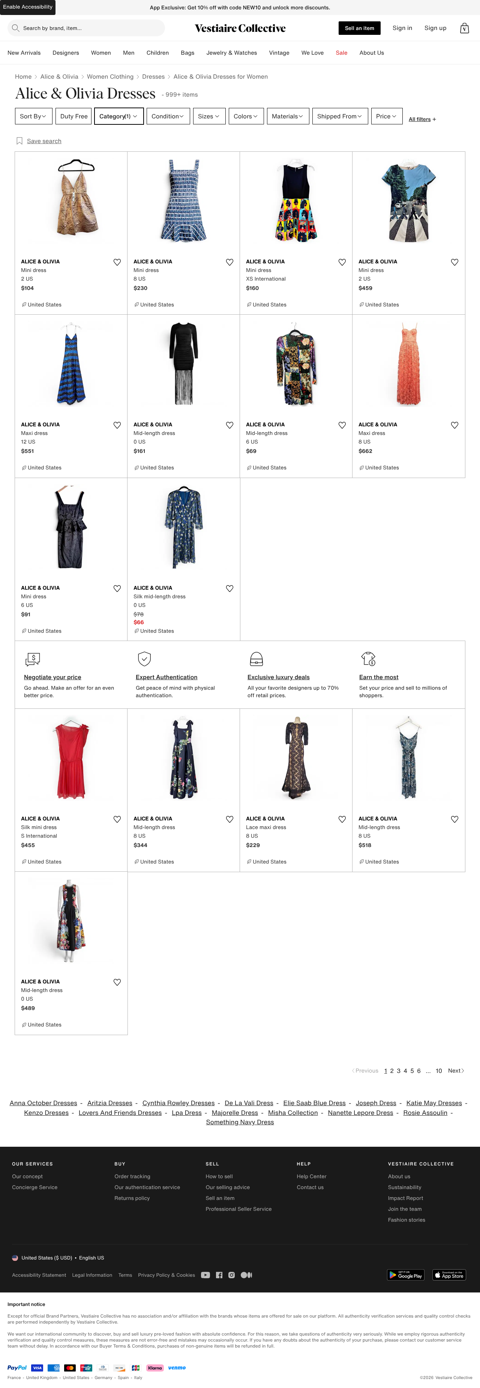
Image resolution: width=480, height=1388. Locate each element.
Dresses (153, 76)
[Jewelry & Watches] (263, 53)
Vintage (279, 53)
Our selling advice (228, 1187)
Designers (65, 53)
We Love (313, 53)
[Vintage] (295, 53)
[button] (464, 28)
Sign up (435, 28)
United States (76, 1378)
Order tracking (132, 1176)
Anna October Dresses (43, 1103)
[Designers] (85, 53)
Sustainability (405, 1187)
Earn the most (379, 676)
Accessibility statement (39, 1275)
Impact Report (405, 1198)
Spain (123, 1378)
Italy (138, 1378)
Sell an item (359, 28)
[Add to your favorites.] (117, 262)
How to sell (219, 1176)
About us (399, 1176)
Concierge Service (34, 1187)
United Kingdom (42, 1378)
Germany (103, 1378)
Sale (342, 53)
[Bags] (200, 53)
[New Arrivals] (47, 53)
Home (23, 76)
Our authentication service (147, 1187)
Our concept (27, 1176)
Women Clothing (110, 76)
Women (101, 53)
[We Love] (330, 53)
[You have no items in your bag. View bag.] (464, 28)
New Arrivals (24, 53)
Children (158, 53)
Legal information (92, 1275)
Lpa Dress (187, 1113)
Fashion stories (406, 1220)
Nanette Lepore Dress (360, 1113)
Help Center (312, 1176)
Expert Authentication (167, 676)
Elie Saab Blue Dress (315, 1103)
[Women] (117, 53)
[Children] (175, 53)
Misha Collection (293, 1113)
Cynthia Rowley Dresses (178, 1103)
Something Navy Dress (240, 1122)
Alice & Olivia (59, 76)
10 (439, 1070)
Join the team (405, 1209)
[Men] (141, 53)
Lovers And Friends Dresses (120, 1113)
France (14, 1378)
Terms (125, 1275)
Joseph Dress (376, 1103)
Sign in (402, 28)
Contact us (310, 1187)
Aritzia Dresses (109, 1103)
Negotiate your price (52, 676)
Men (129, 53)
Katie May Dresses (434, 1103)
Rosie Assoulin (426, 1113)
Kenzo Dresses (46, 1113)
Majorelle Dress (235, 1113)
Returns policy (132, 1198)
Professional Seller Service (239, 1209)
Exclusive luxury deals (279, 676)
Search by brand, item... (52, 28)
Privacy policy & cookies (166, 1275)
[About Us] (390, 53)
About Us (372, 53)
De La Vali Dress (249, 1103)
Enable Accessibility (27, 7)
